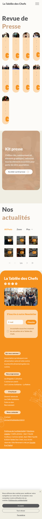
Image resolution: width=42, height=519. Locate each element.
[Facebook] (9, 284)
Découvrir (8, 56)
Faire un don (9, 402)
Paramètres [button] (21, 515)
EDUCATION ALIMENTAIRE (23, 240)
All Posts (8, 229)
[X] (12, 284)
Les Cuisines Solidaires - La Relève (17, 384)
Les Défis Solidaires (11, 399)
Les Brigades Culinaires (13, 379)
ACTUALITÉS (35, 252)
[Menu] (37, 4)
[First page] (10, 263)
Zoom (19, 229)
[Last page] (32, 263)
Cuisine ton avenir (11, 381)
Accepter (21, 506)
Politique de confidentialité (17, 500)
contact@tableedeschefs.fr (14, 420)
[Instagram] (5, 284)
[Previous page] (15, 263)
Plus (28, 229)
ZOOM (35, 240)
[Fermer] (39, 493)
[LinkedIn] (16, 284)
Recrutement (9, 405)
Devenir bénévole (11, 396)
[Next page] (27, 263)
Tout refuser (21, 511)
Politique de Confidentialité (15, 431)
